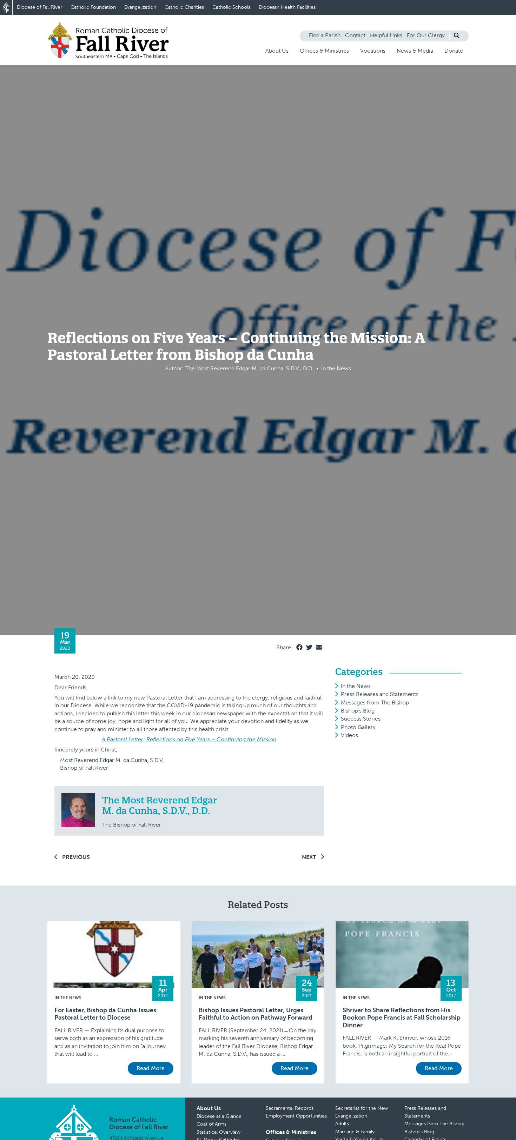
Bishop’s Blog (419, 1132)
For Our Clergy (426, 35)
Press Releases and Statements (379, 694)
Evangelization (140, 7)
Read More (151, 1068)
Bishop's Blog (358, 710)
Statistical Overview (218, 1132)
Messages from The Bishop (375, 702)
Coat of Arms (211, 1124)
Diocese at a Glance (219, 1116)
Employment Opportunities (296, 1116)
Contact (355, 35)
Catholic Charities (184, 7)
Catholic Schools (231, 7)
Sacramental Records (289, 1108)
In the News (356, 686)
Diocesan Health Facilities (287, 7)
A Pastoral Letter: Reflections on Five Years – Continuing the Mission (189, 739)
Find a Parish (324, 35)
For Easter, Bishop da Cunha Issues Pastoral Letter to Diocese (105, 1014)
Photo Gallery (358, 727)
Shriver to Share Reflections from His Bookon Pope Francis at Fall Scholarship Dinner (402, 1018)
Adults (342, 1124)
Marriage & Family (355, 1132)
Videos (349, 735)
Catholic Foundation (93, 7)
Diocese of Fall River (39, 7)
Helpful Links (386, 35)
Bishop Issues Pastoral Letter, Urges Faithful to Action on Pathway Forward (255, 1014)
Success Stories (361, 718)
